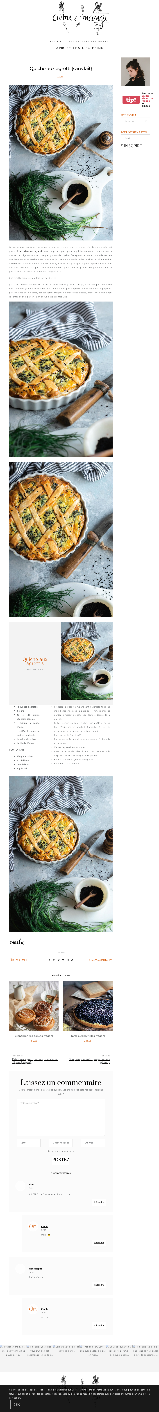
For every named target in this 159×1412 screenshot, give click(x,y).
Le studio (81, 48)
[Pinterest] (59, 960)
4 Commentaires (102, 960)
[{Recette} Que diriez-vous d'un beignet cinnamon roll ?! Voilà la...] (40, 1358)
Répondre (99, 1202)
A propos (64, 48)
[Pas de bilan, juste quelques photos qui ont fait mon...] (93, 1358)
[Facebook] (49, 960)
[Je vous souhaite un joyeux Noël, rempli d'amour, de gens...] (119, 1358)
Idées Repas (35, 1268)
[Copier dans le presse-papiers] (72, 960)
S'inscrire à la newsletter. (62, 1151)
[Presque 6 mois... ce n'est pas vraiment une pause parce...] (13, 1358)
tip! (131, 99)
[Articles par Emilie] (12, 960)
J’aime (97, 48)
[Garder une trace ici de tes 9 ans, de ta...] (66, 1358)
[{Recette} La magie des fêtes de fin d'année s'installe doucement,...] (145, 1358)
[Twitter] (54, 960)
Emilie (24, 960)
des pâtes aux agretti (30, 251)
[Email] (63, 960)
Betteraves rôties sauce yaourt (87, 1035)
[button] (14, 1016)
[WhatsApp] (68, 960)
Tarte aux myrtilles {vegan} (34, 1035)
